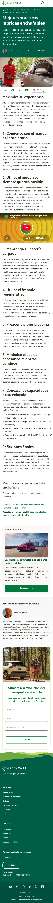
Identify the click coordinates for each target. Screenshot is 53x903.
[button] (48, 3)
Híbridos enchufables (33, 10)
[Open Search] (43, 3)
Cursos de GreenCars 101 (15, 10)
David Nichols (15, 51)
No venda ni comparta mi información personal (26, 900)
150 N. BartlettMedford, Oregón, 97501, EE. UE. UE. (16, 873)
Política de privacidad (26, 896)
